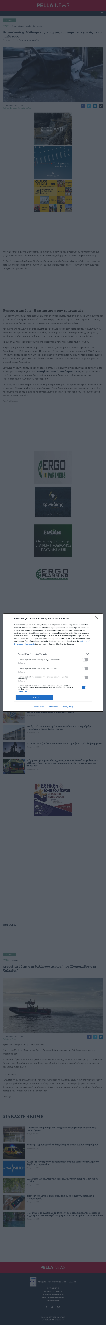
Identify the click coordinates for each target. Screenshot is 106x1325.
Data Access (53, 707)
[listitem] (53, 654)
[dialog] (53, 663)
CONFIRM (34, 697)
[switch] (85, 659)
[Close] (97, 618)
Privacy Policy (67, 707)
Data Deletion (38, 707)
